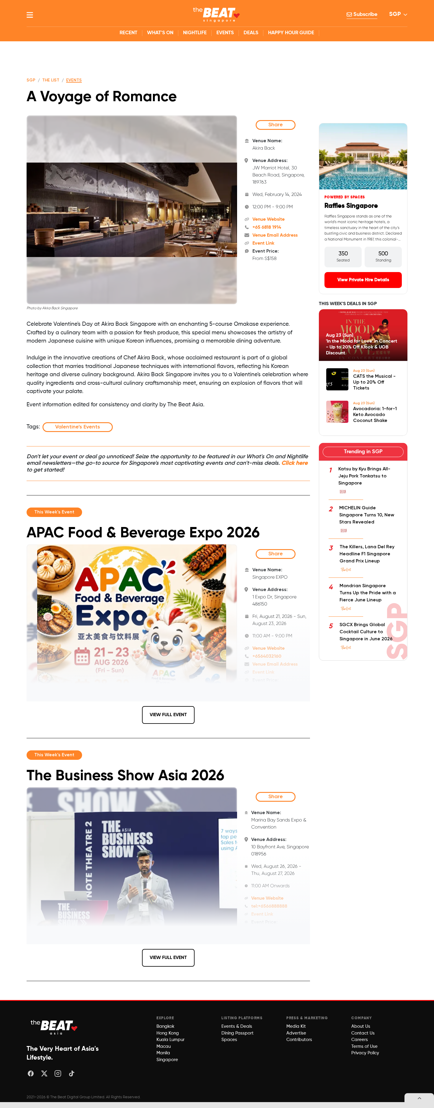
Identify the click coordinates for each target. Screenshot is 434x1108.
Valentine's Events (77, 427)
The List (50, 80)
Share (275, 124)
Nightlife (195, 32)
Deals (251, 32)
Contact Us (363, 1033)
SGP (395, 14)
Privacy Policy (365, 1053)
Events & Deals (236, 1026)
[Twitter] (44, 1073)
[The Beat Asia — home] (55, 1027)
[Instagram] (58, 1073)
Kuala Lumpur (170, 1039)
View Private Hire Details (363, 280)
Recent (128, 32)
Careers (359, 1039)
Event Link (263, 243)
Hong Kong (167, 1033)
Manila (163, 1053)
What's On (160, 32)
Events (225, 32)
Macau (163, 1046)
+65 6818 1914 (266, 227)
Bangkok (165, 1026)
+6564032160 (266, 656)
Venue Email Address (275, 235)
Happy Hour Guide (291, 32)
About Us (360, 1026)
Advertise (296, 1033)
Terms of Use (364, 1046)
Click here (294, 463)
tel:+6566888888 (269, 906)
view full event (168, 715)
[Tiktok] (71, 1073)
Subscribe (364, 14)
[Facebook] (31, 1073)
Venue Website (268, 219)
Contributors (299, 1039)
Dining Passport (237, 1033)
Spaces (229, 1039)
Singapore (167, 1060)
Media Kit (296, 1026)
